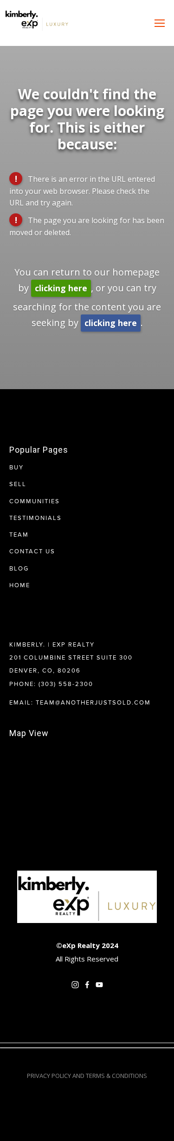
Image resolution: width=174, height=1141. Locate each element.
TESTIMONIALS (35, 517)
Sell (17, 484)
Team (19, 534)
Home (19, 585)
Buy (16, 467)
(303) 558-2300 (66, 683)
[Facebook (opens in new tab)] (87, 984)
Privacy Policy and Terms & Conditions (87, 1075)
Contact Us (32, 551)
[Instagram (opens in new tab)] (75, 984)
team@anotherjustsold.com (93, 702)
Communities (34, 501)
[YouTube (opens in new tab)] (99, 984)
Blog (19, 568)
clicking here (61, 288)
